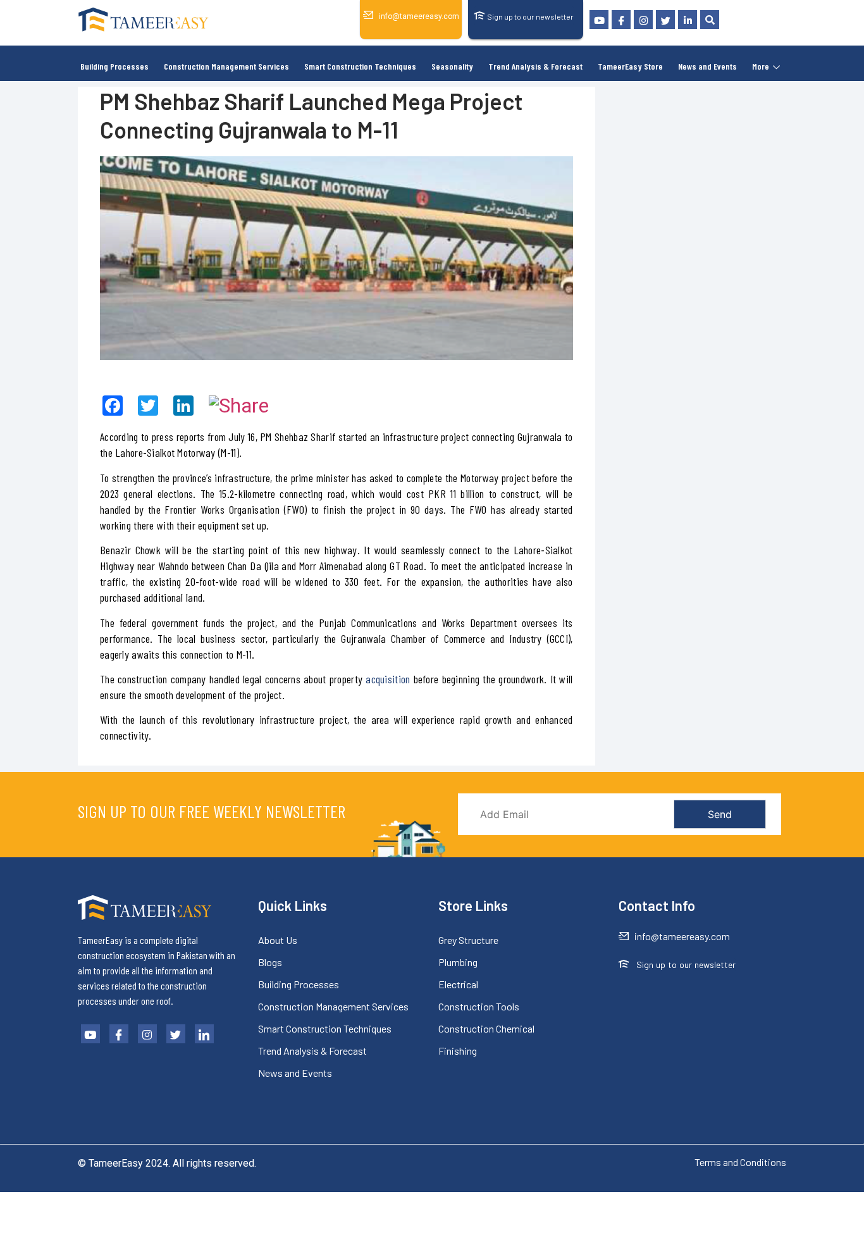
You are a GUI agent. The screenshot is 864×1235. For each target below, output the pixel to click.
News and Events (707, 66)
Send (720, 814)
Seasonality (452, 66)
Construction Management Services (226, 66)
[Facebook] (621, 19)
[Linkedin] (687, 19)
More (760, 66)
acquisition (388, 679)
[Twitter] (665, 19)
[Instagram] (643, 19)
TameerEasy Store (630, 66)
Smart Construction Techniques (360, 66)
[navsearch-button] (709, 19)
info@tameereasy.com (419, 16)
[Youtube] (598, 19)
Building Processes (114, 66)
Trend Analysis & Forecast (535, 66)
